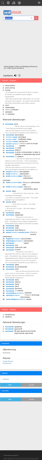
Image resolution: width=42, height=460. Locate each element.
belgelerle (13, 239)
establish (22, 146)
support (26, 243)
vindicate (20, 290)
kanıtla (8, 191)
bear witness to (20, 230)
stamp (17, 284)
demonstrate (19, 135)
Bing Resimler (7, 363)
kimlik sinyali (14, 187)
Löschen (31, 385)
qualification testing (24, 139)
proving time (23, 141)
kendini (12, 171)
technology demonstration (29, 296)
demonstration (10, 85)
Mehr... (10, 385)
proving (7, 90)
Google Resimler (8, 361)
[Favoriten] (19, 76)
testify (17, 226)
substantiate (19, 215)
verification (15, 109)
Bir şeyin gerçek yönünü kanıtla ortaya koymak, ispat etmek (25, 332)
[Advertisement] (21, 43)
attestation (8, 112)
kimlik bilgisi (14, 176)
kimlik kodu (14, 182)
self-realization (24, 171)
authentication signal (31, 189)
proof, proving (10, 88)
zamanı (12, 141)
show (17, 269)
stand (17, 286)
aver (16, 245)
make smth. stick (20, 247)
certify (19, 148)
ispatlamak (18, 327)
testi (11, 139)
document (18, 288)
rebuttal (28, 299)
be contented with (21, 267)
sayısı (11, 137)
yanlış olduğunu (15, 299)
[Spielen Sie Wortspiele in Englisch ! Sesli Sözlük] (14, 3)
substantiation (10, 107)
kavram (12, 144)
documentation (26, 239)
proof (7, 105)
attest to (17, 282)
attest (14, 191)
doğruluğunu (14, 241)
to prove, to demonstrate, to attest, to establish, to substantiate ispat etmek (27, 153)
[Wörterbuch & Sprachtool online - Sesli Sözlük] (3, 3)
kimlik (11, 174)
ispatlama (8, 317)
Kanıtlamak (9, 327)
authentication (24, 174)
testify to (18, 150)
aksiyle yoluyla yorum (17, 232)
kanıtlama (6, 379)
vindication (11, 114)
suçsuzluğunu (15, 293)
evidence (20, 156)
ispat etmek (18, 329)
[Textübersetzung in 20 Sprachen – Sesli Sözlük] (8, 3)
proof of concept (32, 143)
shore (17, 280)
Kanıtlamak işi (10, 314)
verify (17, 228)
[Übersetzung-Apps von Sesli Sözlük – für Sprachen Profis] (20, 3)
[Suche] (36, 18)
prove (16, 124)
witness (17, 213)
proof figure (22, 137)
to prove (18, 249)
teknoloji (12, 295)
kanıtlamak (9, 124)
